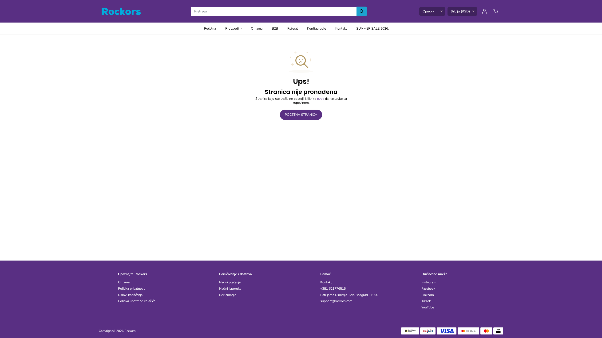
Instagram (428, 282)
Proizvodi (232, 28)
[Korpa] (496, 11)
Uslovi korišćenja (130, 295)
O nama (256, 28)
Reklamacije (227, 295)
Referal (292, 28)
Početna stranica (301, 114)
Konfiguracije (316, 28)
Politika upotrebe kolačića (136, 301)
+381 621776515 (333, 289)
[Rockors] (121, 11)
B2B (275, 28)
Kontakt (341, 28)
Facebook (428, 289)
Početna (210, 28)
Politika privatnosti (131, 289)
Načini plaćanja (230, 282)
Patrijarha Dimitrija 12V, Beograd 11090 (349, 295)
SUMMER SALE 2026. (372, 28)
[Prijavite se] (484, 11)
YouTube (427, 308)
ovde (320, 98)
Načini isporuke (230, 289)
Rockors (129, 331)
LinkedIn (427, 295)
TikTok (426, 301)
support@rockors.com (336, 301)
